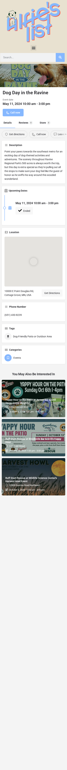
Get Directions (52, 293)
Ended (26, 210)
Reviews (25, 122)
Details (8, 122)
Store (44, 122)
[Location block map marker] (33, 261)
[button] (33, 48)
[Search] (60, 57)
